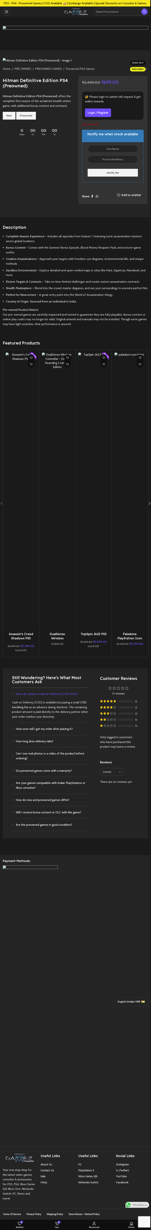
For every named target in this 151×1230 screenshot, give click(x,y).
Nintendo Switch (88, 1182)
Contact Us (47, 1170)
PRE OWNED (22, 69)
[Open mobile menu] (6, 11)
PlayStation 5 (86, 1170)
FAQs (44, 1182)
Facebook (122, 1182)
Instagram (122, 1164)
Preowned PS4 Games (80, 69)
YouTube (121, 1176)
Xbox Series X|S (87, 1176)
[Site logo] (75, 11)
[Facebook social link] (92, 196)
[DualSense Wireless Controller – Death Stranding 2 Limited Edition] (57, 491)
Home (6, 69)
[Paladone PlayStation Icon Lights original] (130, 491)
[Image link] (19, 1157)
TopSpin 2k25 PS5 (94, 634)
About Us (46, 1164)
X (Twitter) (122, 1170)
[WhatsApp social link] (96, 196)
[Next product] (146, 69)
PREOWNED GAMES (48, 69)
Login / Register (98, 112)
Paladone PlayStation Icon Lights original (129, 638)
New (9, 115)
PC (80, 1164)
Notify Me (113, 172)
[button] (31, 364)
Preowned (26, 115)
